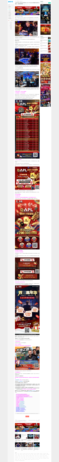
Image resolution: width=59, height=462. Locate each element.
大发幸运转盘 (28, 459)
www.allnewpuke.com (23, 409)
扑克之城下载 (21, 453)
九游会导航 (33, 455)
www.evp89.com (19, 16)
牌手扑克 (21, 459)
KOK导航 (35, 455)
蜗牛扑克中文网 (24, 453)
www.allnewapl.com (21, 410)
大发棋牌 (11, 28)
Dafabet (18, 459)
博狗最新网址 (44, 454)
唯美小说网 (46, 455)
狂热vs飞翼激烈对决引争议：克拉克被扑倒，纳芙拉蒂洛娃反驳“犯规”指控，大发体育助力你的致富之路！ (30, 448)
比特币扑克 (10, 18)
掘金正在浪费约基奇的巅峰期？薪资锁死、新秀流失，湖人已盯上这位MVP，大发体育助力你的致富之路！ (18, 448)
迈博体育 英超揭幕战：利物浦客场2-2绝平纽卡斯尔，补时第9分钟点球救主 (37, 440)
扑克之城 (28, 454)
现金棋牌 (11, 27)
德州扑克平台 (11, 2)
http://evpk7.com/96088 (21, 403)
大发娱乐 (23, 459)
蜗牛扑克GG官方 (47, 454)
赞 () (27, 416)
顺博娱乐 (11, 24)
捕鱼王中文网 (21, 454)
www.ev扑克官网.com (21, 399)
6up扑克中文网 (44, 453)
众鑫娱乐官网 (19, 455)
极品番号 (32, 454)
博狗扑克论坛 (41, 453)
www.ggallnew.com (22, 411)
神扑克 (30, 454)
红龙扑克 (10, 12)
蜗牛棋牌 (27, 453)
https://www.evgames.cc (22, 405)
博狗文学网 (16, 455)
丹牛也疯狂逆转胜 (21, 381)
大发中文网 (32, 459)
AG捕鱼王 (47, 453)
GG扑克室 (35, 454)
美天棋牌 (18, 454)
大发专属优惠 (25, 459)
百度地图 (23, 460)
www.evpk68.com (22, 402)
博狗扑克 (10, 6)
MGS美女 (16, 453)
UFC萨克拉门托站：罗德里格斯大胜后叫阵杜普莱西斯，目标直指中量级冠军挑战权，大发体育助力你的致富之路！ (24, 449)
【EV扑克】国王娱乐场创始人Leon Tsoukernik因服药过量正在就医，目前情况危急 (27, 3)
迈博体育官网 (30, 455)
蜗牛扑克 (10, 9)
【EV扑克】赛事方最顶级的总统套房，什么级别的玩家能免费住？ (24, 440)
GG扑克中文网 (37, 454)
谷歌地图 (20, 460)
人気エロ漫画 (40, 455)
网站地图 (22, 460)
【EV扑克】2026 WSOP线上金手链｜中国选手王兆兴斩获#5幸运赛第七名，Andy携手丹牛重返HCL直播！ (36, 449)
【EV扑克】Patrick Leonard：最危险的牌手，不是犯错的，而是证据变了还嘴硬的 (18, 440)
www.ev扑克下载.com (21, 400)
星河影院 (43, 455)
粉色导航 (24, 454)
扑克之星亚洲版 (41, 454)
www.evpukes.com (21, 404)
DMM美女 (35, 453)
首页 (9, 4)
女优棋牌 (11, 26)
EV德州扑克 (16, 459)
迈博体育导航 (27, 455)
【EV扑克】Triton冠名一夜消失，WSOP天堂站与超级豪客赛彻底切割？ (30, 440)
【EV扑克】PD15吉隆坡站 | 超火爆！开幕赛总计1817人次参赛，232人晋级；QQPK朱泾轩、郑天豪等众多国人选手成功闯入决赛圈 (20, 421)
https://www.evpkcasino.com (22, 406)
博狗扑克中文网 (32, 453)
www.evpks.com (22, 397)
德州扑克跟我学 (38, 453)
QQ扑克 (34, 459)
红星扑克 (10, 15)
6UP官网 (21, 455)
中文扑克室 (16, 454)
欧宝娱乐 (38, 455)
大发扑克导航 (24, 455)
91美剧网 (26, 454)
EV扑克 (36, 459)
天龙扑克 (18, 453)
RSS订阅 (12, 20)
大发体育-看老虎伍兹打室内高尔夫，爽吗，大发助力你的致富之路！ (34, 420)
